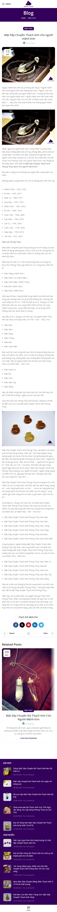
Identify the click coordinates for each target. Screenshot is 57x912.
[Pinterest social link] (28, 625)
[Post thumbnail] (7, 771)
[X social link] (22, 625)
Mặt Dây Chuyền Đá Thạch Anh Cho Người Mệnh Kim (28, 717)
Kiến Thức (32, 18)
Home (23, 18)
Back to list (28, 633)
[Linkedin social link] (35, 625)
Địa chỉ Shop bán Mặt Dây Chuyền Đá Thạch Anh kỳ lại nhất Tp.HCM (32, 824)
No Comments (28, 775)
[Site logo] (28, 4)
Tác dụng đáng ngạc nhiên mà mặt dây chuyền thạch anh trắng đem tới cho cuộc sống (31, 869)
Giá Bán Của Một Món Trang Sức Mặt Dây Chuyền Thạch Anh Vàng (31, 895)
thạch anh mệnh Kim (28, 617)
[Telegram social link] (41, 625)
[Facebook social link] (15, 625)
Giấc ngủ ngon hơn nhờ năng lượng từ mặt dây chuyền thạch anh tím (32, 841)
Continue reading (28, 738)
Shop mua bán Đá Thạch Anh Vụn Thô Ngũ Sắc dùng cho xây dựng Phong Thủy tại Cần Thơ (32, 810)
